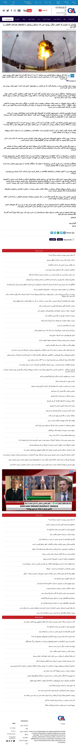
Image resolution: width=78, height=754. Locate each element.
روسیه (60, 239)
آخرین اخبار (71, 19)
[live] (43, 11)
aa (69, 76)
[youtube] (27, 11)
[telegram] (3, 10)
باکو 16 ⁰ (47, 2)
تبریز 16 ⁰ (38, 2)
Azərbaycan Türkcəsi (27, 2)
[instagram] (14, 10)
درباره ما (73, 2)
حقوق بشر (17, 19)
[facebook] (11, 10)
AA (72, 76)
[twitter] (7, 10)
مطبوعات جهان (31, 19)
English (5, 2)
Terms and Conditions (12, 737)
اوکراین (52, 239)
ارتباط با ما (66, 2)
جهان (64, 19)
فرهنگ (23, 19)
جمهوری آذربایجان (47, 19)
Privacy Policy (11, 734)
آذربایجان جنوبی (57, 19)
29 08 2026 (58, 2)
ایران (39, 19)
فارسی (13, 2)
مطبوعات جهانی (24, 731)
